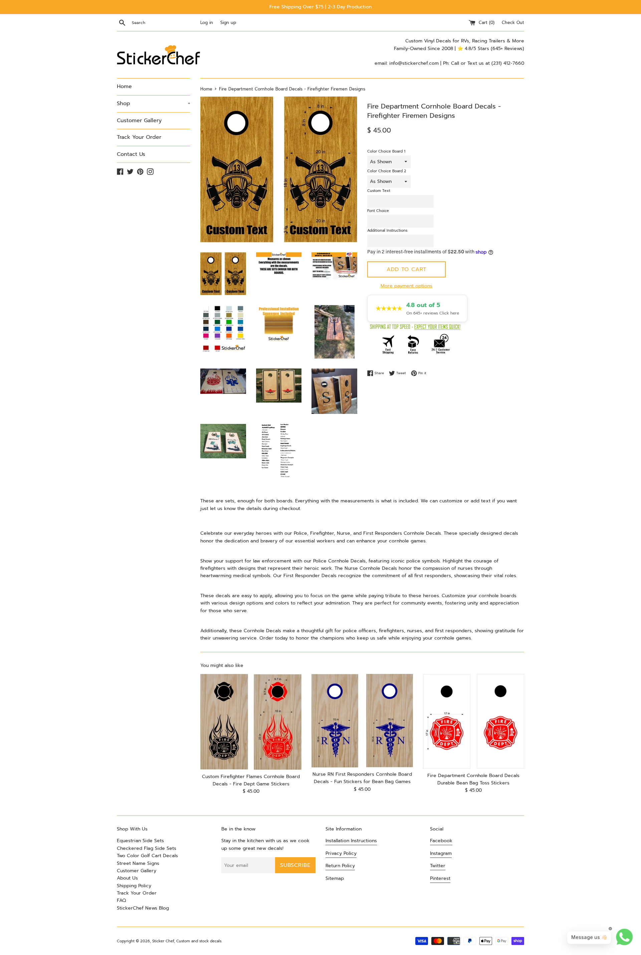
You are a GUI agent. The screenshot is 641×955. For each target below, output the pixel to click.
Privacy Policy (341, 853)
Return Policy (340, 865)
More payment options (406, 285)
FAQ (121, 900)
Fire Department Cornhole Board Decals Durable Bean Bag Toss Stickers (473, 779)
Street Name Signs (138, 863)
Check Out (513, 22)
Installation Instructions (351, 840)
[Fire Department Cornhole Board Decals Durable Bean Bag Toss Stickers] (473, 721)
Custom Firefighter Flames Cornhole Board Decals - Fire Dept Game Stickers (251, 780)
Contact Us (131, 154)
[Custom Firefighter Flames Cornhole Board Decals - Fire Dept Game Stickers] (250, 722)
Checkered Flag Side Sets (146, 848)
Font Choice (378, 211)
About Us (127, 878)
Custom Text (378, 191)
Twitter (437, 865)
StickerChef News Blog (143, 908)
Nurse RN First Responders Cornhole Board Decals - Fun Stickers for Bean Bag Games (362, 778)
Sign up (228, 22)
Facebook (441, 840)
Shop (153, 103)
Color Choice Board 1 (386, 151)
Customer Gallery (139, 120)
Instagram (441, 853)
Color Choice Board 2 (386, 171)
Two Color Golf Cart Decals (147, 855)
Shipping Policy (134, 885)
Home (124, 86)
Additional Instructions (387, 230)
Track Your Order (139, 137)
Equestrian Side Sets (140, 840)
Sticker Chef (163, 941)
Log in (206, 22)
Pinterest (440, 878)
